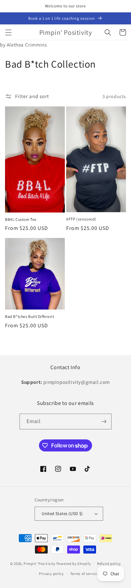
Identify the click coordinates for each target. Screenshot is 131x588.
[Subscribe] (103, 421)
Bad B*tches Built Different (29, 316)
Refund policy (109, 563)
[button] (8, 32)
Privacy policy (51, 573)
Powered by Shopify (73, 563)
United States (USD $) (62, 513)
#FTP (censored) (81, 219)
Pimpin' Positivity (40, 563)
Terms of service (84, 573)
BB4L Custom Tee (21, 219)
